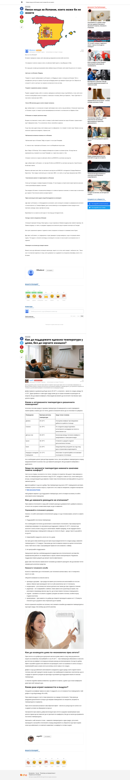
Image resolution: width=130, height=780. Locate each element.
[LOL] (58, 296)
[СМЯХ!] (28, 296)
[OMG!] (46, 296)
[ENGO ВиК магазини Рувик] (54, 648)
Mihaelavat (32, 50)
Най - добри (72, 316)
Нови (82, 316)
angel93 (31, 380)
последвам (49, 270)
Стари (78, 316)
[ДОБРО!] (34, 296)
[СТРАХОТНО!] (40, 296)
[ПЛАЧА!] (52, 296)
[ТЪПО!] (64, 296)
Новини (28, 6)
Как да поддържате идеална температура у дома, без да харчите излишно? (54, 341)
